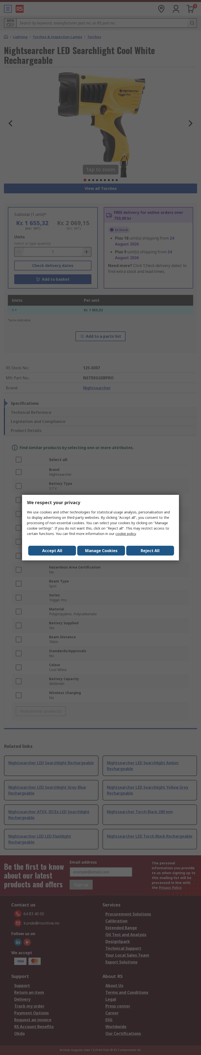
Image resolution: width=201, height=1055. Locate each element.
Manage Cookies (101, 550)
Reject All (150, 550)
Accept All (52, 550)
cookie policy (125, 533)
